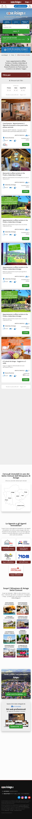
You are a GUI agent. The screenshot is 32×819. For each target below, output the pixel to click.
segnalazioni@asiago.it (24, 806)
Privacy (11, 810)
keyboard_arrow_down (10, 90)
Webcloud (7, 810)
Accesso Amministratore (6, 812)
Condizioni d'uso (18, 810)
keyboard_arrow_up (8, 90)
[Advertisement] (16, 408)
